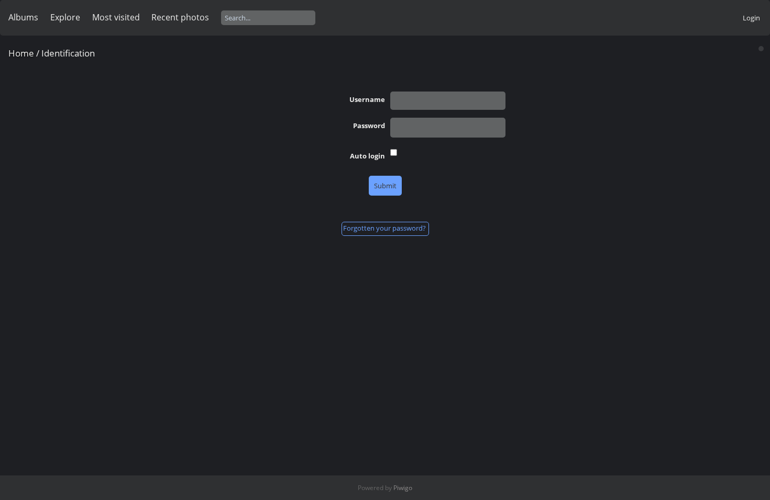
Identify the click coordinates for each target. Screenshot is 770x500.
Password (369, 125)
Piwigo (402, 487)
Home (21, 53)
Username (367, 99)
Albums (23, 17)
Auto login (367, 156)
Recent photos (180, 17)
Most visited (116, 17)
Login (751, 17)
